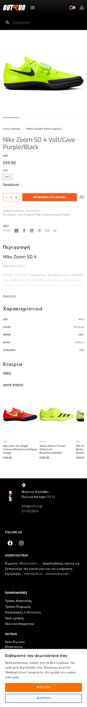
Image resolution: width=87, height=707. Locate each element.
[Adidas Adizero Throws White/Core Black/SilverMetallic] (56, 414)
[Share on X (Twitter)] (16, 230)
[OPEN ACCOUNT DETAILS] (82, 7)
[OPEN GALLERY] (43, 73)
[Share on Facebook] (24, 230)
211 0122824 (30, 511)
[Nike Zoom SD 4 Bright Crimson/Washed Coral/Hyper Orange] (20, 414)
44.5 (81, 319)
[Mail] (47, 230)
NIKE (6, 226)
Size (5, 170)
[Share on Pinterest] (39, 230)
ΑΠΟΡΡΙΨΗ (43, 698)
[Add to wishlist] (82, 197)
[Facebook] (10, 543)
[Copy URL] (55, 230)
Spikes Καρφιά (25, 214)
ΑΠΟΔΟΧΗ (44, 687)
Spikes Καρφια (11, 129)
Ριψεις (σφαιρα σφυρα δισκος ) (44, 129)
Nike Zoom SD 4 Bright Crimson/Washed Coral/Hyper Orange (20, 450)
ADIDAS (42, 442)
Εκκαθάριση (11, 184)
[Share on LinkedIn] (32, 230)
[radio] (7, 176)
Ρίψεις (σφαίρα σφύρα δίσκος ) (53, 214)
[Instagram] (21, 543)
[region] (43, 678)
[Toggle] (9, 296)
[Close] (82, 652)
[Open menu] (32, 7)
